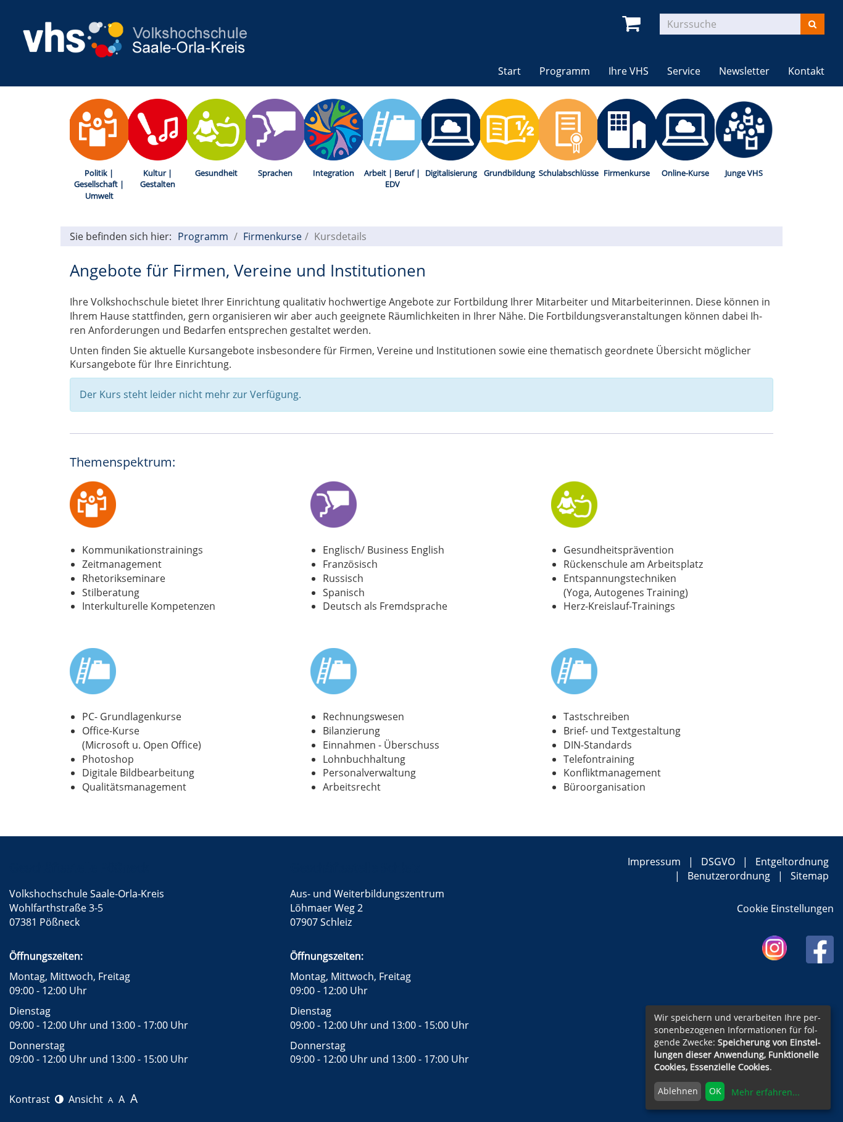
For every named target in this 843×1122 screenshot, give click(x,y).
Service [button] (683, 71)
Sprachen (275, 172)
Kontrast (32, 1099)
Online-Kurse (685, 172)
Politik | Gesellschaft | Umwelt (99, 184)
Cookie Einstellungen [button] (785, 908)
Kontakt (806, 71)
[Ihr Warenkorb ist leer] (633, 24)
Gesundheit (216, 172)
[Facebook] (820, 948)
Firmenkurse (627, 172)
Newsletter (744, 71)
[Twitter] (774, 947)
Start (509, 71)
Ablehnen (678, 1091)
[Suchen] (812, 24)
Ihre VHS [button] (628, 71)
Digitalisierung (451, 172)
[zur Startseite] (147, 31)
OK (715, 1091)
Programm (203, 236)
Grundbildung (509, 172)
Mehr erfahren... (765, 1092)
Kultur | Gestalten (157, 178)
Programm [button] (569, 71)
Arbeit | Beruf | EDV (392, 178)
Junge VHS (744, 172)
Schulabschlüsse (568, 172)
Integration (333, 172)
